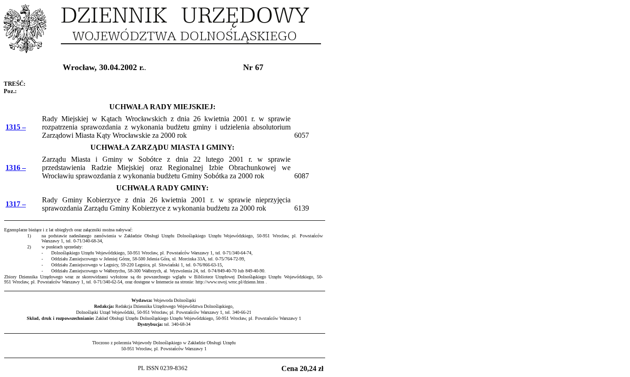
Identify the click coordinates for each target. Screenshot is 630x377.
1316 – (16, 167)
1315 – (16, 127)
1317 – (16, 204)
